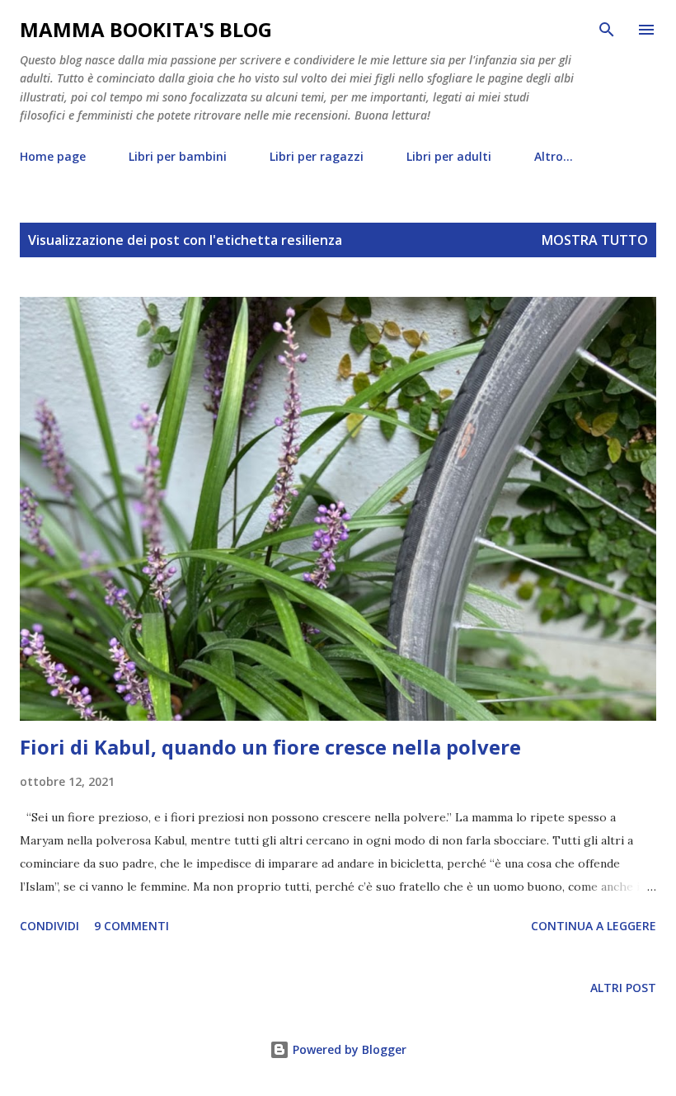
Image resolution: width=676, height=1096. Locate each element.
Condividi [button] (49, 926)
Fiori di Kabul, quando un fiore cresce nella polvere (270, 746)
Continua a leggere (593, 926)
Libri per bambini (178, 156)
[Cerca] (607, 30)
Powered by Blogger (347, 1049)
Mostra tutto (595, 240)
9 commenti (131, 926)
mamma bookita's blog (146, 29)
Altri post (623, 987)
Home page (53, 156)
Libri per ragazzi (317, 156)
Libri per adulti (448, 156)
